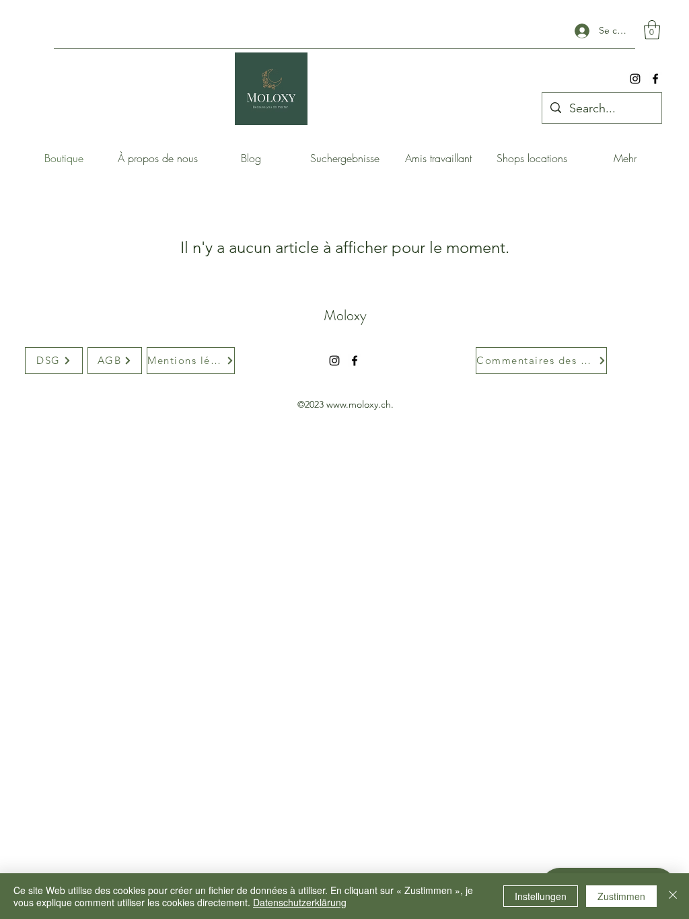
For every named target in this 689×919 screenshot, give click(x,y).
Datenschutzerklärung (300, 902)
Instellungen (541, 896)
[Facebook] (655, 78)
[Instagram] (635, 78)
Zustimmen (621, 896)
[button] (652, 30)
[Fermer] (673, 896)
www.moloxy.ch (358, 404)
